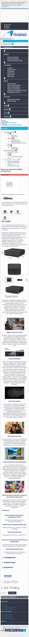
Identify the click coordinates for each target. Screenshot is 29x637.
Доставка (9, 67)
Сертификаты (10, 71)
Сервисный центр (11, 83)
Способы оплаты (11, 69)
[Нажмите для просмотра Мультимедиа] (5, 212)
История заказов (8, 615)
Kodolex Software (15, 628)
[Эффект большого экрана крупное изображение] (14, 324)
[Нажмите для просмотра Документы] (5, 218)
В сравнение (12, 597)
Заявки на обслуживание (13, 99)
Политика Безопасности (10, 607)
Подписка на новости (9, 618)
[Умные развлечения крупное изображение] (14, 352)
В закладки (5, 597)
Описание (6, 197)
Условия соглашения (9, 609)
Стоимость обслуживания (13, 88)
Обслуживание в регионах (14, 92)
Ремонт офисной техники (13, 85)
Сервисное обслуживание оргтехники (16, 90)
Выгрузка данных (11, 101)
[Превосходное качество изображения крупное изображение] (14, 454)
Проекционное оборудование (14, 60)
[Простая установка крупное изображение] (14, 393)
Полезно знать (11, 73)
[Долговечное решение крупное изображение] (14, 428)
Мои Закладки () (8, 617)
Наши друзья (10, 76)
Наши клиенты (11, 74)
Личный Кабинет (8, 614)
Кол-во (2, 593)
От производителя (8, 198)
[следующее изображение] (25, 269)
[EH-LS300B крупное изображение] (14, 291)
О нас (5, 604)
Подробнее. (5, 6)
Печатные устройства (12, 57)
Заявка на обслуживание (13, 87)
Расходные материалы (13, 58)
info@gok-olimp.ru (8, 624)
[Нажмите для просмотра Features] (11, 212)
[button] (26, 279)
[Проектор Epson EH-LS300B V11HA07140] (9, 193)
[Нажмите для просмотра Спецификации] (18, 212)
